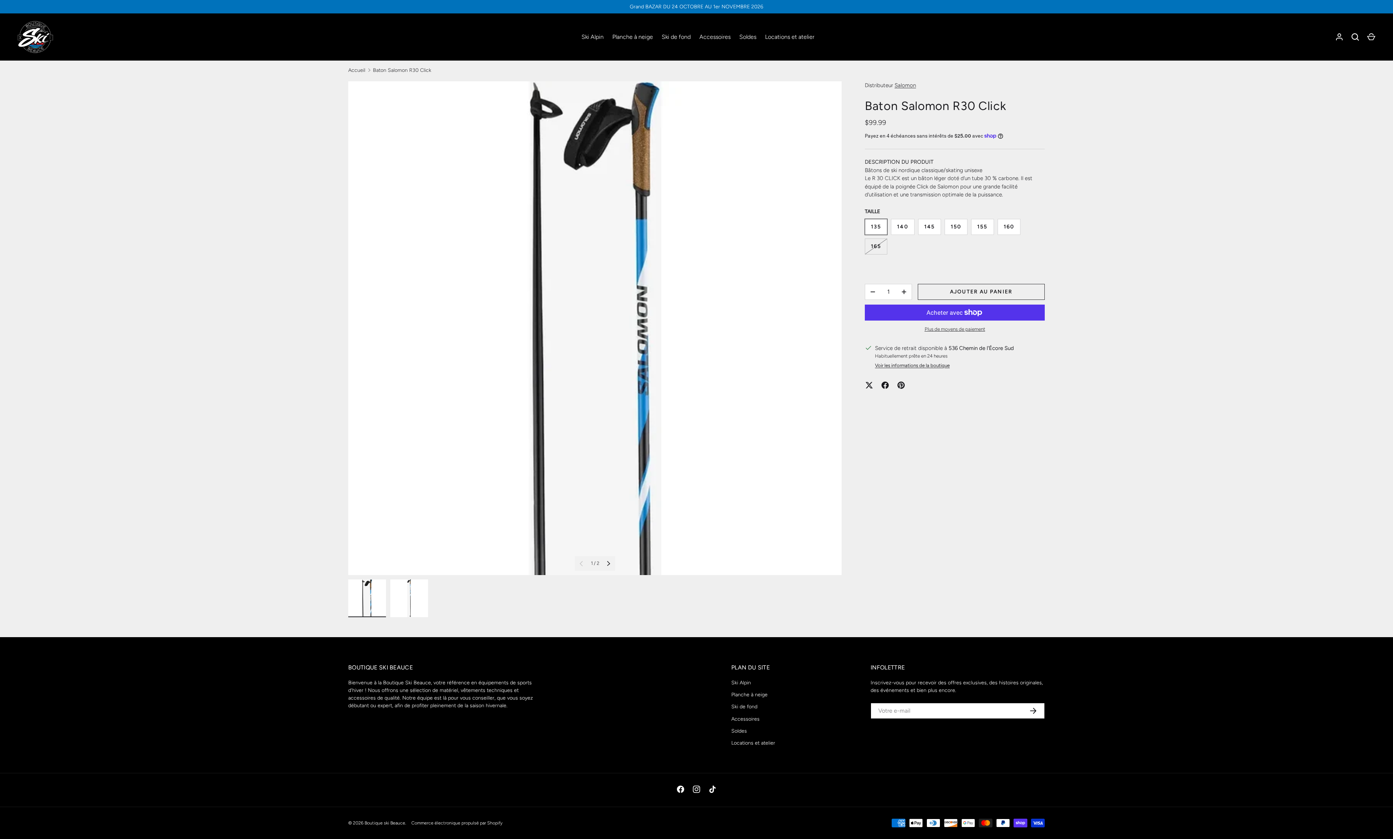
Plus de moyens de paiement (955, 329)
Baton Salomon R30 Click (402, 70)
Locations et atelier (789, 36)
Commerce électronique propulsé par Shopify (456, 823)
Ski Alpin (593, 36)
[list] (595, 328)
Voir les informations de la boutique (912, 365)
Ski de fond (676, 36)
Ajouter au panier (981, 292)
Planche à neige (632, 36)
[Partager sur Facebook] (885, 385)
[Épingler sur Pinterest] (901, 385)
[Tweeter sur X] (869, 385)
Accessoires (715, 36)
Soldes (747, 36)
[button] (1371, 37)
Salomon (905, 85)
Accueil (356, 70)
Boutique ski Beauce (385, 823)
